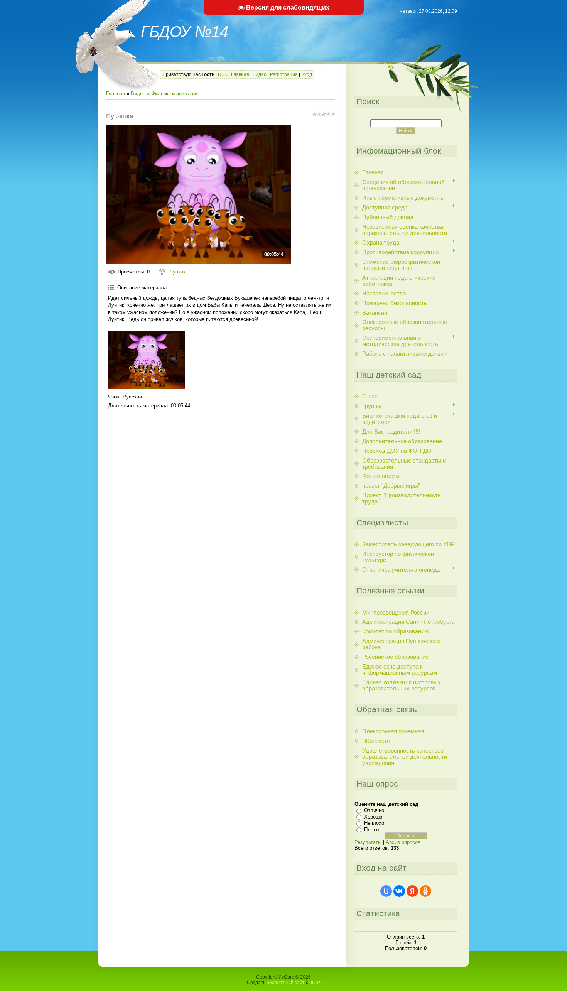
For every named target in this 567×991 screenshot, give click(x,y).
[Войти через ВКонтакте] (399, 891)
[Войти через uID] (386, 891)
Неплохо (374, 823)
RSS (223, 74)
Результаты (367, 842)
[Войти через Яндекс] (412, 891)
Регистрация (284, 74)
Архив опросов (403, 842)
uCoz (315, 982)
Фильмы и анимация (175, 93)
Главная (240, 74)
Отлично (374, 810)
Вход (306, 74)
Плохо (371, 829)
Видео (260, 74)
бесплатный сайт (286, 982)
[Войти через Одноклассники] (425, 891)
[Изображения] (146, 360)
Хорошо (373, 817)
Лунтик (177, 272)
